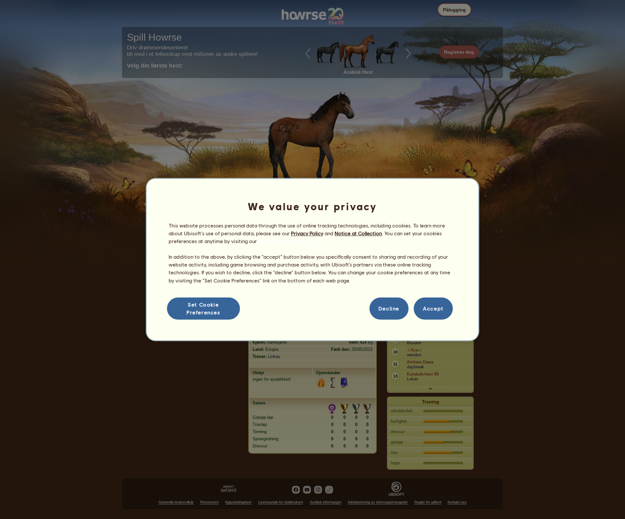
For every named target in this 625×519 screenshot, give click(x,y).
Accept (433, 308)
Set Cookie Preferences (203, 308)
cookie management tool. (288, 241)
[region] (312, 259)
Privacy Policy (307, 233)
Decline (389, 308)
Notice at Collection (358, 233)
